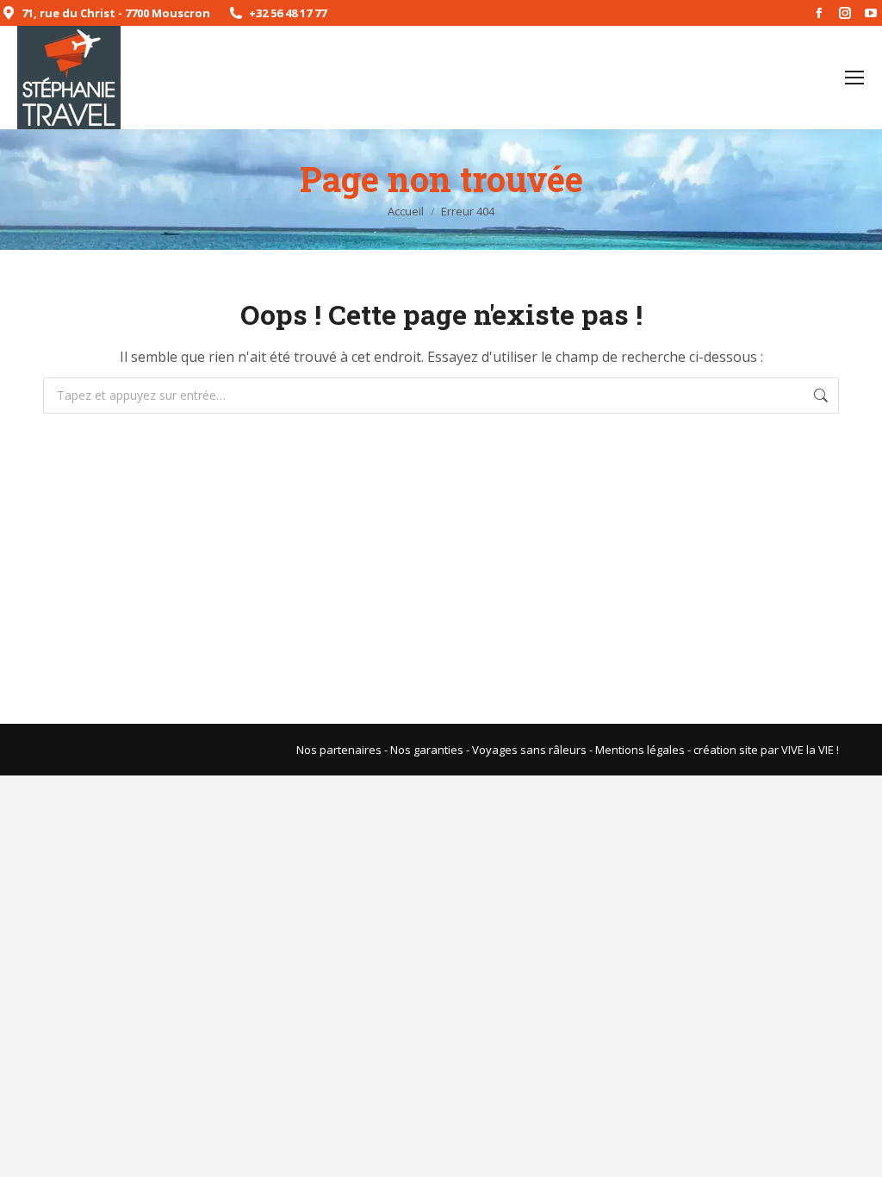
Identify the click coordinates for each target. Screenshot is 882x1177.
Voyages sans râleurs (529, 749)
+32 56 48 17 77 (287, 13)
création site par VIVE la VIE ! (766, 749)
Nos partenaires (339, 749)
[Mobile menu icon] (854, 77)
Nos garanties (426, 749)
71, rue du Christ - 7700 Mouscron (116, 13)
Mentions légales (640, 749)
